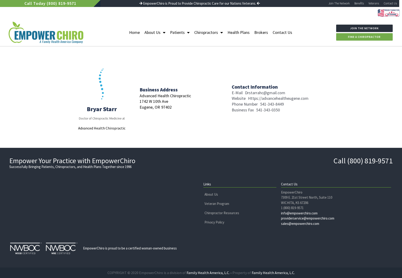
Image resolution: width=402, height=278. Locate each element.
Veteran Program (216, 203)
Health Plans (239, 32)
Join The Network (339, 3)
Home (134, 32)
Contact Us (390, 3)
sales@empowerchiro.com (300, 223)
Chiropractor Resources (221, 213)
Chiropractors (206, 32)
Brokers (261, 32)
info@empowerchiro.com (299, 213)
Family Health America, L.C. (208, 272)
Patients (177, 32)
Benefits (359, 3)
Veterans (373, 3)
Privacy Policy (214, 222)
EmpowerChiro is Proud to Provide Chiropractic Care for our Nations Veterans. (199, 3)
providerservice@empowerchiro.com (307, 218)
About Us (152, 32)
